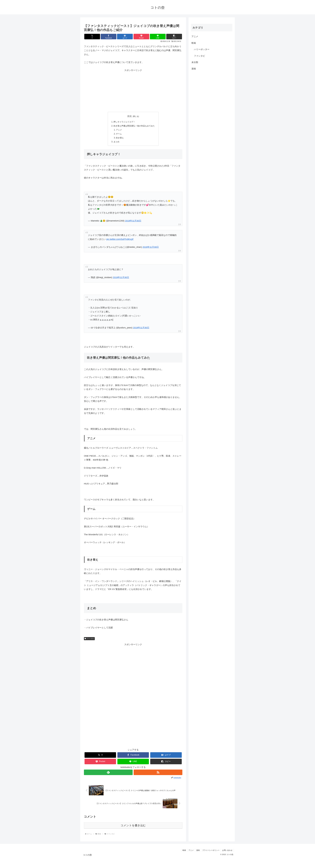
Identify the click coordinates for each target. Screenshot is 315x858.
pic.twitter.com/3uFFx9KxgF (120, 239)
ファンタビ (90, 638)
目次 (129, 116)
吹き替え (120, 138)
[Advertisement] (133, 89)
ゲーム (119, 134)
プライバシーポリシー (211, 850)
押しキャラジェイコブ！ (124, 122)
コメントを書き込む (133, 825)
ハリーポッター (201, 49)
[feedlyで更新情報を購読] (108, 772)
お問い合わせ (227, 850)
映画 (193, 43)
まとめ (116, 142)
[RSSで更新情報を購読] (158, 772)
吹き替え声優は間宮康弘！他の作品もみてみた (134, 126)
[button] (174, 36)
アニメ (119, 130)
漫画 (193, 68)
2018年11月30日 (133, 221)
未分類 (194, 62)
